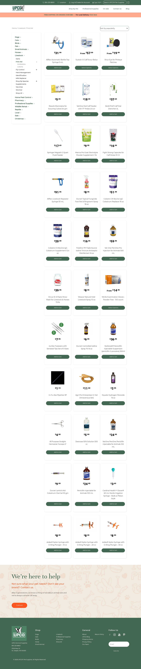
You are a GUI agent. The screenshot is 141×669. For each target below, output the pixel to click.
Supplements (21, 84)
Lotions (20, 67)
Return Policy (99, 634)
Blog (127, 9)
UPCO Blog (86, 637)
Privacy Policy (86, 642)
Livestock (21, 28)
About (84, 634)
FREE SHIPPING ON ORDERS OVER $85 (58, 15)
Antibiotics (21, 64)
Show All (59, 642)
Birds (37, 639)
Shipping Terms (87, 639)
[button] (96, 2)
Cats (36, 637)
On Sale (106, 9)
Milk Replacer (21, 78)
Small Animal (39, 644)
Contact (19, 605)
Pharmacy (59, 639)
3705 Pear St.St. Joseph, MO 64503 (19, 649)
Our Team (85, 644)
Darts (18, 59)
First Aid (19, 62)
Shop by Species (22, 81)
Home (14, 28)
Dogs (37, 634)
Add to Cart (58, 114)
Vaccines (19, 87)
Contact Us (117, 9)
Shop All (19, 93)
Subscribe (116, 651)
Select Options (86, 68)
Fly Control (20, 70)
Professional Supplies (90, 9)
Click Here (93, 15)
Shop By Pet (73, 9)
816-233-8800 (16, 645)
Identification (21, 75)
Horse (37, 642)
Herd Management (23, 72)
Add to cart (57, 68)
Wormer (19, 90)
